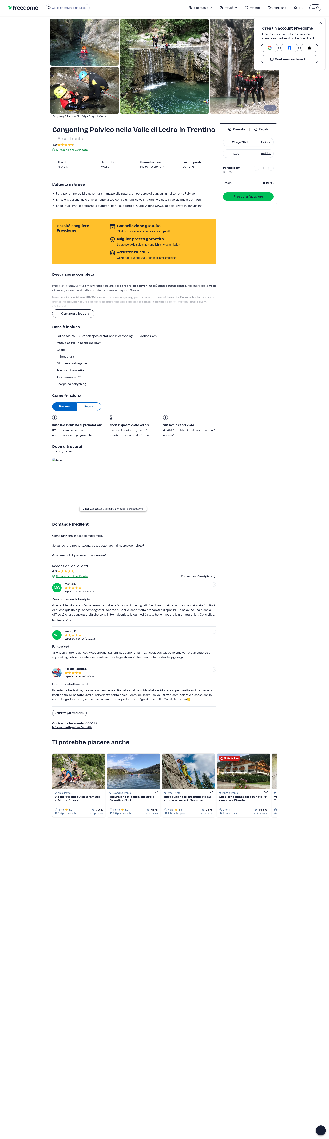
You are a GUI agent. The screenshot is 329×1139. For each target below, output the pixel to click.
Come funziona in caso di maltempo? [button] (77, 536)
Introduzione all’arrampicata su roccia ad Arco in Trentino (187, 798)
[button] (321, 1130)
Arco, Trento (70, 139)
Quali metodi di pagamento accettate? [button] (79, 555)
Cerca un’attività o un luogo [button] (69, 8)
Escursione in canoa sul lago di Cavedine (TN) (132, 798)
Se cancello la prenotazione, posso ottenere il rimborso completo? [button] (98, 545)
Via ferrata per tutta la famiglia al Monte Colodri (77, 798)
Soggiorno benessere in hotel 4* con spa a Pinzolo (243, 798)
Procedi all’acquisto (248, 197)
